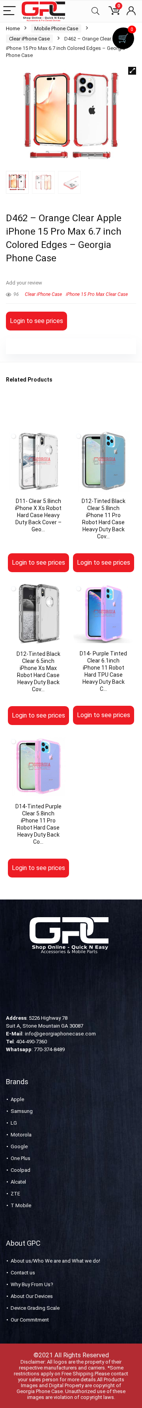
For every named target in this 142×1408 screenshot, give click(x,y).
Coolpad (20, 1170)
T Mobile (21, 1205)
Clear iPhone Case (29, 39)
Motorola (21, 1135)
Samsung (22, 1111)
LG (14, 1123)
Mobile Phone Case (56, 28)
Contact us (23, 1273)
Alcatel (18, 1182)
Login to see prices (36, 321)
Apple (17, 1099)
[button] (132, 71)
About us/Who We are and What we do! (55, 1261)
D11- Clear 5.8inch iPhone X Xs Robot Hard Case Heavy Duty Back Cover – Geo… (38, 515)
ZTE (15, 1194)
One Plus (20, 1158)
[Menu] (9, 11)
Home (13, 28)
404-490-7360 (31, 1042)
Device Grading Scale (35, 1308)
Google (19, 1146)
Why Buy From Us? (32, 1284)
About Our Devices (32, 1296)
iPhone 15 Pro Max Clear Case (97, 294)
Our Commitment (30, 1320)
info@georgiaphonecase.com (60, 1034)
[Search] (95, 11)
